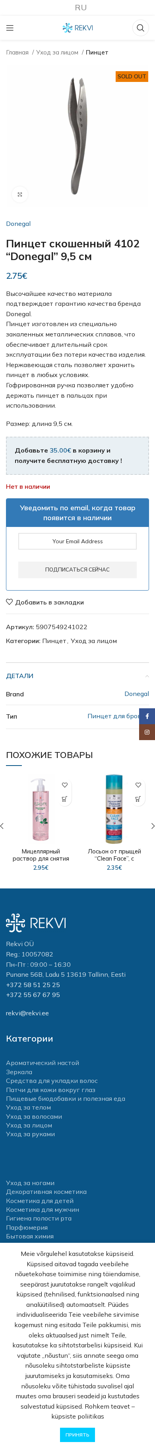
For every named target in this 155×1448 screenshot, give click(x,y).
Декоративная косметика (46, 1191)
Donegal (18, 223)
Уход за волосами (34, 1116)
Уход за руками (30, 1134)
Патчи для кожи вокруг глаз (50, 1090)
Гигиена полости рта (39, 1218)
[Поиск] (140, 28)
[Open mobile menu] (10, 28)
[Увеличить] (20, 194)
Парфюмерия (27, 1227)
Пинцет (97, 52)
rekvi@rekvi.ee (27, 1013)
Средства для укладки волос (52, 1081)
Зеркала (19, 1072)
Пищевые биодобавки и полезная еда (65, 1098)
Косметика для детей (40, 1201)
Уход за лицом (58, 52)
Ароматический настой (42, 1063)
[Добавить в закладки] (65, 785)
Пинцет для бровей (118, 716)
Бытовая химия (30, 1236)
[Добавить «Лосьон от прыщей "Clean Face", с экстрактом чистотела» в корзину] (138, 799)
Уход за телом (28, 1107)
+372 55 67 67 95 (33, 995)
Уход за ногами (30, 1183)
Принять (77, 1435)
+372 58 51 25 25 (33, 985)
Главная (18, 52)
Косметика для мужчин (42, 1209)
